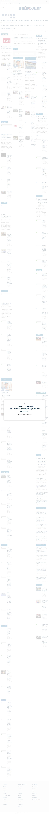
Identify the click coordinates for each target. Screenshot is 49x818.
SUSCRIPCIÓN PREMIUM (22, 414)
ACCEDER (30, 414)
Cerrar (43, 419)
